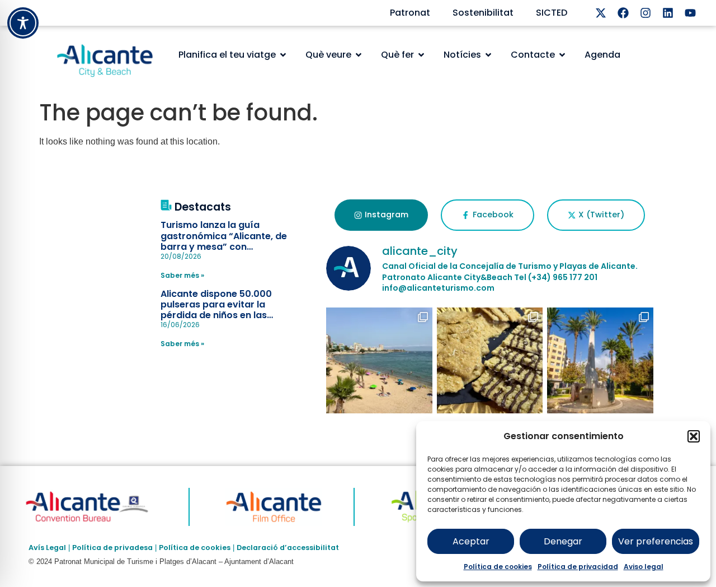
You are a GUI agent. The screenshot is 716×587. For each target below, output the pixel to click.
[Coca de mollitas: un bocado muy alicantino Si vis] (490, 361)
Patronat (410, 12)
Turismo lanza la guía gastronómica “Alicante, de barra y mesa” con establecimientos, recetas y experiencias (225, 246)
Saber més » (182, 275)
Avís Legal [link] (47, 547)
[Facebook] (623, 13)
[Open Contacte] (562, 55)
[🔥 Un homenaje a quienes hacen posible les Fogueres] (600, 361)
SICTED (551, 12)
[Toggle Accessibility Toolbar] (22, 23)
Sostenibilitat (483, 12)
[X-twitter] (601, 13)
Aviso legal (643, 566)
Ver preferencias (655, 541)
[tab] (381, 215)
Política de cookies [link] (194, 547)
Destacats (203, 207)
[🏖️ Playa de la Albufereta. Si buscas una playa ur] (379, 361)
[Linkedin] (668, 13)
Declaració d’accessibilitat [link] (288, 547)
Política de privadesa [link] (112, 547)
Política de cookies (498, 566)
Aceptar (471, 541)
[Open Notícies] (488, 55)
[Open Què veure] (358, 55)
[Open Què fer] (421, 55)
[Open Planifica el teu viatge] (283, 55)
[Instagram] (645, 13)
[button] (693, 436)
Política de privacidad (578, 566)
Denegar (563, 541)
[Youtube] (690, 13)
